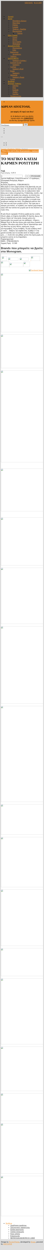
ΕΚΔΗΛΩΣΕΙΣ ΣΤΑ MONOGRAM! (20, 102)
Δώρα (10, 19)
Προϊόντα (11, 149)
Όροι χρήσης (15, 1234)
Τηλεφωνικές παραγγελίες (20, 1227)
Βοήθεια (9, 1223)
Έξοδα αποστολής (17, 1230)
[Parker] (22, 542)
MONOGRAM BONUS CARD (22, 1238)
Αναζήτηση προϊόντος (18, 1225)
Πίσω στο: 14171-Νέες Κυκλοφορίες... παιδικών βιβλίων (20, 152)
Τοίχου (19, 33)
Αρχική (3, 149)
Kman (33, 1242)
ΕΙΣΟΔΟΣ (29, 3)
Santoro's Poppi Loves (17, 78)
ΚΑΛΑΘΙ (38, 3)
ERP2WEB (7, 1244)
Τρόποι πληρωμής (17, 1232)
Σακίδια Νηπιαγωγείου (15, 95)
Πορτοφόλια (17, 48)
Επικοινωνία (15, 1236)
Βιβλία (18, 149)
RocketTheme (14, 1242)
